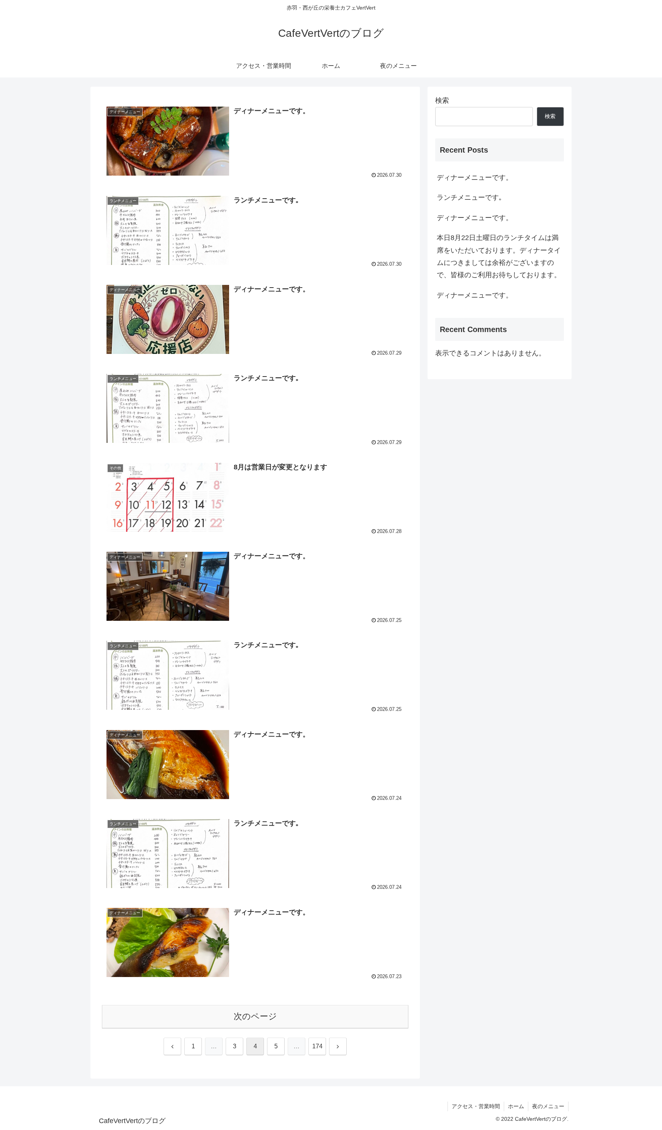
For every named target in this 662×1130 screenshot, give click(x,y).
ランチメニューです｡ (469, 197)
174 (317, 1046)
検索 (442, 100)
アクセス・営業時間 (476, 1106)
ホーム (516, 1106)
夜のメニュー (548, 1106)
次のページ (255, 1016)
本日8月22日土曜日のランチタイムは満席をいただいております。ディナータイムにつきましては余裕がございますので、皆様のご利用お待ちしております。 (499, 256)
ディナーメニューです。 (475, 177)
